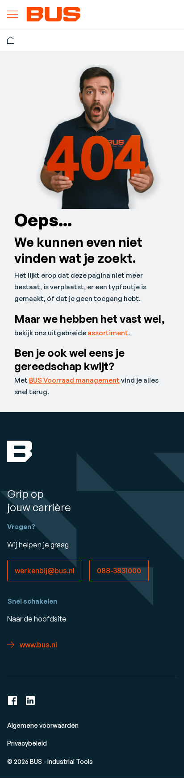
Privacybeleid (27, 743)
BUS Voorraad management (74, 380)
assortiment (108, 333)
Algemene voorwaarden (43, 725)
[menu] (12, 14)
